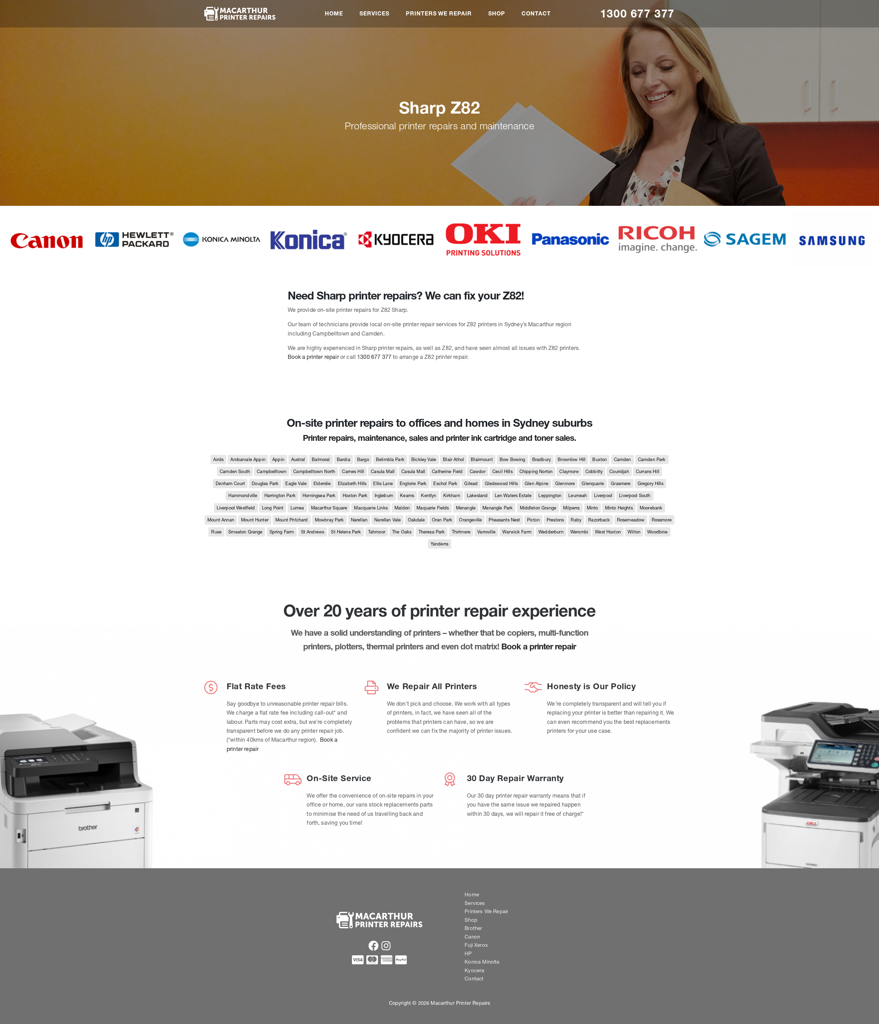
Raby (576, 519)
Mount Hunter (255, 519)
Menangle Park (497, 507)
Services (374, 13)
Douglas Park (265, 483)
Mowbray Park (329, 519)
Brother (473, 928)
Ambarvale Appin (247, 459)
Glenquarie (593, 483)
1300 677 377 (637, 13)
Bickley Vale (423, 459)
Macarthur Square (329, 507)
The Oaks (401, 531)
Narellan (359, 519)
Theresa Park (432, 531)
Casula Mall (383, 471)
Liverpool (603, 495)
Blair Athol (453, 459)
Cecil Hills (502, 471)
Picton (533, 519)
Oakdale (416, 519)
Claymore (568, 471)
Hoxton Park (355, 495)
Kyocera (474, 970)
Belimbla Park (390, 459)
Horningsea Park (318, 495)
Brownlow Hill (571, 459)
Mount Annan (220, 519)
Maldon (402, 507)
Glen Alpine (536, 483)
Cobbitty (594, 471)
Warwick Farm (517, 531)
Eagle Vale (296, 483)
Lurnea (297, 507)
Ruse (216, 531)
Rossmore (662, 519)
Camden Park (652, 459)
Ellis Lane (383, 483)
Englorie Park (413, 483)
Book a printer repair (313, 356)
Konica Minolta (482, 961)
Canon (472, 936)
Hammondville (242, 495)
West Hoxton (608, 531)
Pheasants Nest (504, 519)
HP (468, 953)
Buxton (599, 459)
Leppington (549, 495)
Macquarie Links (370, 507)
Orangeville (470, 519)
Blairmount (482, 459)
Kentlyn (428, 495)
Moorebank (651, 507)
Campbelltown (271, 471)
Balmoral (321, 459)
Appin (278, 459)
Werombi (579, 531)
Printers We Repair (439, 13)
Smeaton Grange (245, 531)
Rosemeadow (631, 519)
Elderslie (322, 483)
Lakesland (477, 495)
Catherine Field (447, 471)
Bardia (343, 459)
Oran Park (442, 519)
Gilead (471, 483)
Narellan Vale (387, 519)
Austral (298, 459)
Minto (592, 507)
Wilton (634, 531)
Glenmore (565, 483)
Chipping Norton (536, 471)
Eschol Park (445, 483)
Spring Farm (282, 531)
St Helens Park (346, 531)
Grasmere (620, 483)
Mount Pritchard (291, 519)
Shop (496, 13)
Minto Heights (619, 507)
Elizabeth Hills (352, 483)
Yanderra (439, 543)
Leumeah (577, 495)
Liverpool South (634, 495)
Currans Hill (647, 471)
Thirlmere (461, 531)
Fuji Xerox (476, 945)
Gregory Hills (650, 483)
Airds (218, 459)
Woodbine (657, 531)
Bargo (363, 459)
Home (334, 13)
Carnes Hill (353, 471)
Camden (622, 459)
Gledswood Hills (501, 483)
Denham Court (230, 483)
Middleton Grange (538, 507)
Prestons (555, 519)
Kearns (407, 495)
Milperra (571, 507)
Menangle (466, 507)
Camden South (235, 471)
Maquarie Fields (432, 507)
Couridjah (619, 471)
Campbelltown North (314, 471)
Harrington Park (280, 495)
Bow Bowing (512, 459)
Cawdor (478, 471)
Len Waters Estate (513, 495)
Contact (536, 13)
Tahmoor (376, 531)
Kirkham (451, 495)
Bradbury (541, 459)
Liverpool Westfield (236, 507)
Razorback (599, 519)
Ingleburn (384, 495)
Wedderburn (550, 531)
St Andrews (312, 531)
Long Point (273, 507)
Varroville (486, 531)
